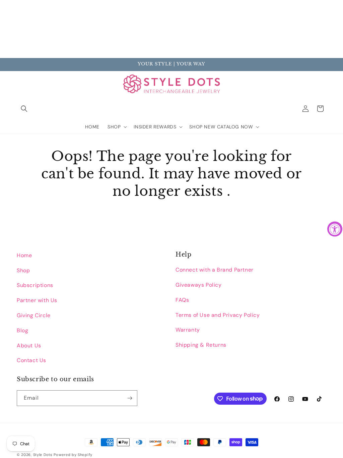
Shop (23, 270)
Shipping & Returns (201, 344)
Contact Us (31, 360)
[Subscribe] (129, 398)
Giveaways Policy (199, 284)
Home (24, 255)
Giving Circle (34, 315)
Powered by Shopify (73, 454)
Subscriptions (35, 285)
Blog (22, 330)
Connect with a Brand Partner (215, 269)
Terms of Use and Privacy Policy (218, 315)
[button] (24, 108)
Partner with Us (37, 300)
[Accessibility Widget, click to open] (334, 229)
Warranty (188, 329)
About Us (29, 345)
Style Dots (43, 454)
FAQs (182, 299)
